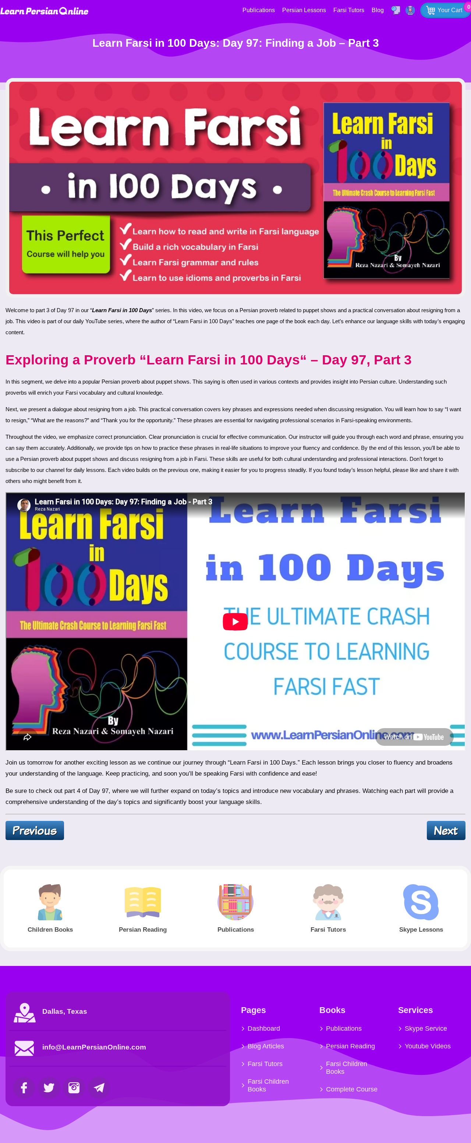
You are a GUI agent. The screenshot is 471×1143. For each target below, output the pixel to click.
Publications (258, 10)
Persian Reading (350, 1046)
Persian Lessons (304, 10)
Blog (378, 10)
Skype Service (426, 1028)
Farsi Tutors (348, 10)
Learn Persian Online (44, 10)
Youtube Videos (428, 1046)
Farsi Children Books (268, 1085)
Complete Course (352, 1089)
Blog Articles (266, 1046)
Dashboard (264, 1028)
